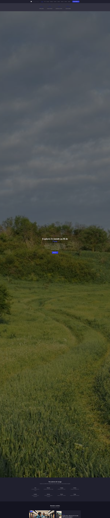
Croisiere (55, 1)
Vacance (65, 1)
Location (58, 1)
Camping (51, 1)
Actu (45, 1)
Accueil (42, 1)
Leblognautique (35, 1)
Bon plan (48, 1)
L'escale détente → (76, 1)
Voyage (69, 1)
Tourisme (62, 1)
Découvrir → (55, 252)
